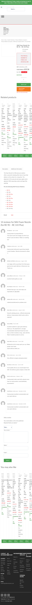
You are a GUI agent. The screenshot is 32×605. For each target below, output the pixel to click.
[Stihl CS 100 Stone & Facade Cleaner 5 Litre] (2, 102)
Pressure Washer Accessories (6, 41)
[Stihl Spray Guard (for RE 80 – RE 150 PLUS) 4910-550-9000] (13, 472)
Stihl (12, 215)
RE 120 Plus (10, 202)
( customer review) (3, 105)
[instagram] (8, 595)
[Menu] (2, 16)
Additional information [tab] (16, 169)
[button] (24, 89)
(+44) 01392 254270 (2, 577)
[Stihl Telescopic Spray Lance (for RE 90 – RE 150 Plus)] (24, 472)
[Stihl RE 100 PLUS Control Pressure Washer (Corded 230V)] (24, 102)
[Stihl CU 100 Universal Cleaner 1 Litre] (13, 102)
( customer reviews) (25, 50)
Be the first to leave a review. (14, 106)
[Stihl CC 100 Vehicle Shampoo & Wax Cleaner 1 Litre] (7, 102)
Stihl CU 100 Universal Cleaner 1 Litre (15, 115)
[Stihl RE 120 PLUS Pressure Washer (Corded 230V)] (18, 102)
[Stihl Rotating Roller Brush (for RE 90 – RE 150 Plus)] (29, 472)
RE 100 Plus (10, 194)
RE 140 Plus (10, 206)
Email (5, 452)
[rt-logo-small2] (7, 7)
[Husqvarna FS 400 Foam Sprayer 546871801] (7, 472)
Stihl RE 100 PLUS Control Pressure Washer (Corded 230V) (26, 115)
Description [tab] (5, 169)
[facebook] (2, 595)
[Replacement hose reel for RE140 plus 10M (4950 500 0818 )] (2, 472)
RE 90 (8, 190)
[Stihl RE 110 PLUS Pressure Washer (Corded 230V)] (29, 102)
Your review (7, 430)
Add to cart (23, 84)
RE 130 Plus (10, 204)
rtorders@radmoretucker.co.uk (7, 583)
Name (5, 445)
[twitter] (5, 595)
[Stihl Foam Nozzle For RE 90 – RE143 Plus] (8, 50)
